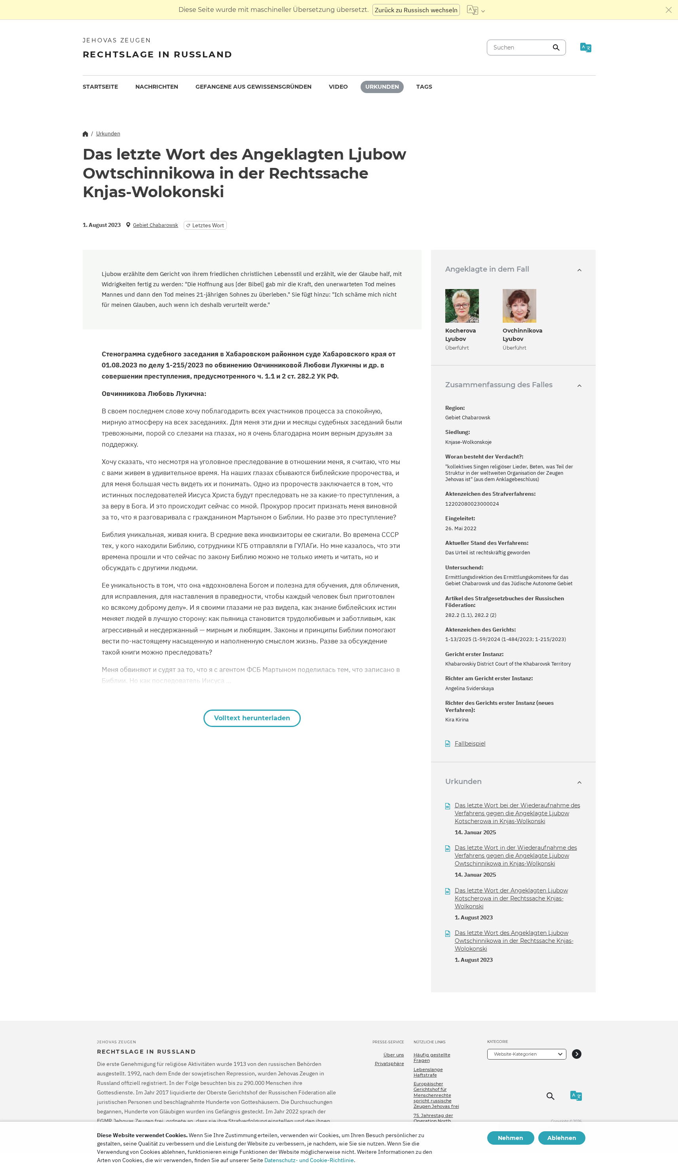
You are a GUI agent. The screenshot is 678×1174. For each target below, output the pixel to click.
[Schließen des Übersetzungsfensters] (669, 10)
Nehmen (510, 1138)
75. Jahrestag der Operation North (433, 1118)
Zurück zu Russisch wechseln (416, 10)
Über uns (394, 1055)
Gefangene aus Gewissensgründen (253, 86)
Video (338, 86)
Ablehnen (561, 1138)
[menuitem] (100, 87)
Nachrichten (156, 86)
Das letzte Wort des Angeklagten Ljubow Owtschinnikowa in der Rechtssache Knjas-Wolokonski (514, 940)
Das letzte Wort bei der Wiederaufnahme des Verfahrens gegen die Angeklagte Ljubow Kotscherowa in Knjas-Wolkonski (517, 813)
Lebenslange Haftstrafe (428, 1072)
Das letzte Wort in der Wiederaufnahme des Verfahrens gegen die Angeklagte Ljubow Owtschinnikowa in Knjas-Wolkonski (516, 855)
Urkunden (382, 86)
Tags (424, 86)
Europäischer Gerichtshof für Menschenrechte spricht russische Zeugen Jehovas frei (436, 1095)
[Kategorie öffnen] (576, 1054)
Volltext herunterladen (252, 718)
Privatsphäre (389, 1063)
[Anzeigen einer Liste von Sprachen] (476, 9)
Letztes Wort (208, 225)
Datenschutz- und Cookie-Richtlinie (309, 1160)
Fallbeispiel (470, 743)
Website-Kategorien (515, 1054)
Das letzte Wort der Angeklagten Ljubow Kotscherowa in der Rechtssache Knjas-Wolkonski (511, 898)
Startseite (100, 86)
